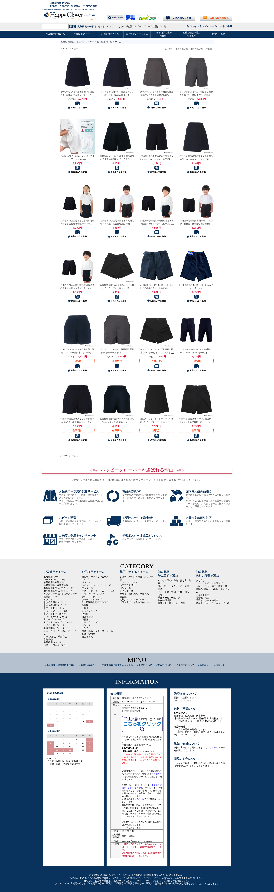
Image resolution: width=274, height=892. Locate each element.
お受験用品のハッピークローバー (77, 42)
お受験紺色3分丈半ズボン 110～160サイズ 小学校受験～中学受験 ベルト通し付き (157, 288)
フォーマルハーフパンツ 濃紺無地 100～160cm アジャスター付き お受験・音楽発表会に (196, 352)
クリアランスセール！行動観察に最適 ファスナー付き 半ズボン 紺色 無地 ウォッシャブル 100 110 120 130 (77, 352)
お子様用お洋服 (104, 42)
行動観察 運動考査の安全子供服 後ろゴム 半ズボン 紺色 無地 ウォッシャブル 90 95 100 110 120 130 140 (117, 422)
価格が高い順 (197, 49)
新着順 (209, 49)
